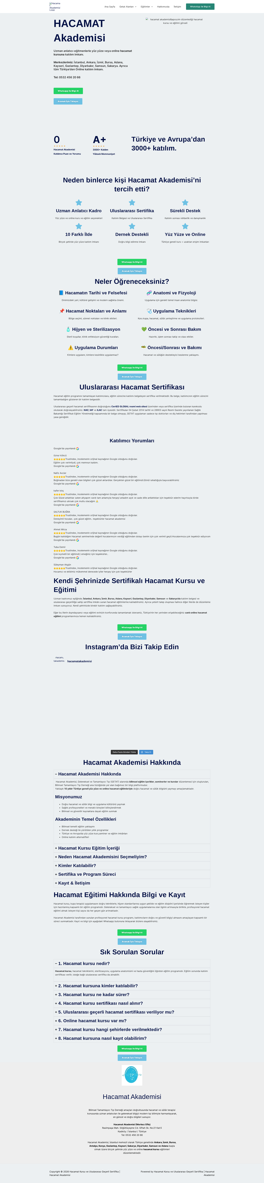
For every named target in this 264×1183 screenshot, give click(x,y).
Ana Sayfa (110, 6)
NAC (86, 410)
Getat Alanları (126, 6)
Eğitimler (145, 6)
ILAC (99, 410)
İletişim (177, 6)
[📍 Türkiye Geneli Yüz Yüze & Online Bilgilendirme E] (73, 696)
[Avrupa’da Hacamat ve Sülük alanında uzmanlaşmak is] (151, 694)
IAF (91, 410)
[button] (135, 6)
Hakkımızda (163, 6)
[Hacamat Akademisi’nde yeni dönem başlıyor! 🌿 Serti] (112, 709)
